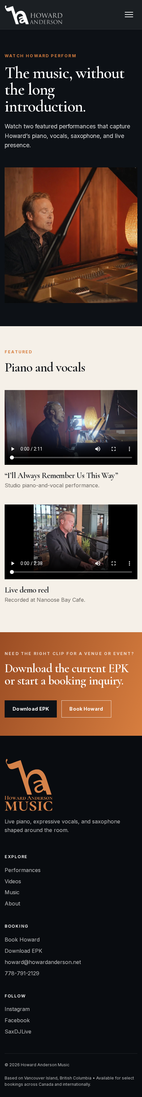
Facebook (17, 1020)
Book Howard (86, 709)
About (12, 903)
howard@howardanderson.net (43, 962)
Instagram (17, 1009)
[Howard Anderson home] (34, 14)
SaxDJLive (18, 1031)
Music (12, 892)
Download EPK (31, 709)
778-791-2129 (22, 973)
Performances (23, 870)
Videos (13, 881)
